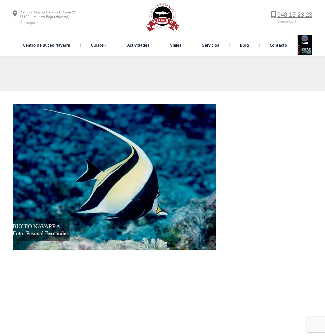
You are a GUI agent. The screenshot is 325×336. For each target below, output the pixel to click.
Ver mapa (28, 23)
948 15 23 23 (294, 14)
